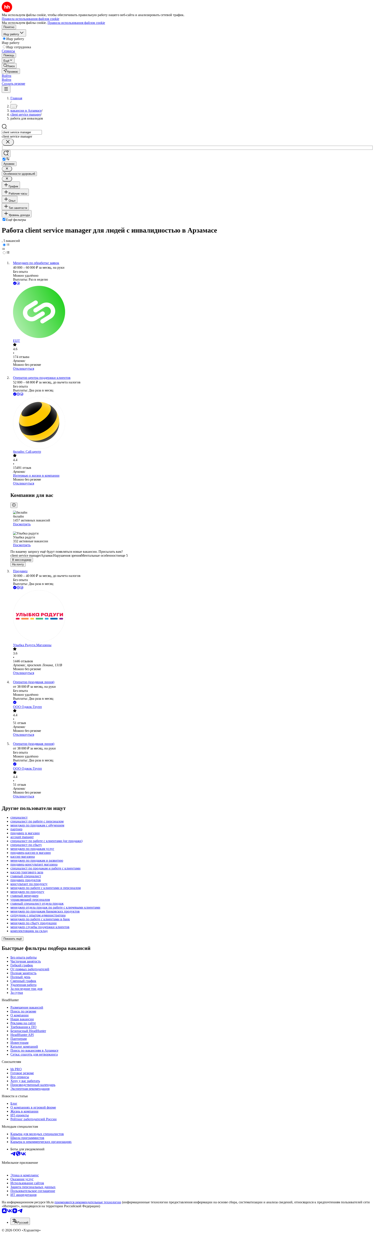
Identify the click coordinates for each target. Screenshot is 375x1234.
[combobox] (22, 132)
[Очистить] (8, 142)
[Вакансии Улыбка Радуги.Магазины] (192, 616)
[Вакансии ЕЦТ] (192, 312)
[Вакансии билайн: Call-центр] (192, 423)
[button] (6, 76)
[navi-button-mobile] (6, 89)
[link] (9, 65)
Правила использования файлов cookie (76, 23)
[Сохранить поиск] (6, 153)
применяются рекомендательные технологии (87, 1202)
